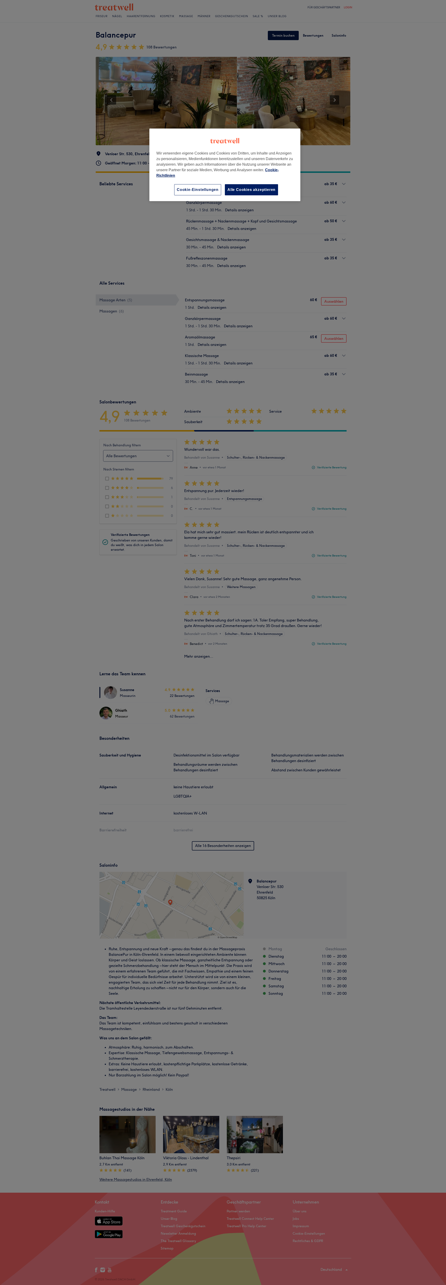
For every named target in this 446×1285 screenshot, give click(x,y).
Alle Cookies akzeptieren (251, 190)
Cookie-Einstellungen (198, 190)
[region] (224, 165)
